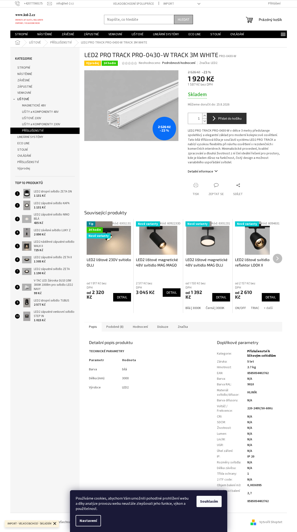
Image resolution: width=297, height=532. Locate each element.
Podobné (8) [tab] (114, 327)
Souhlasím (209, 501)
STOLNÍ (22, 149)
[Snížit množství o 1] (204, 121)
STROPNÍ (23, 67)
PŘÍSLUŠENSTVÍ (32, 130)
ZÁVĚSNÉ (23, 80)
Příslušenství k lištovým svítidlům (261, 353)
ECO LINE (23, 143)
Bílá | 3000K (193, 308)
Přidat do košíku (230, 118)
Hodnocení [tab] (140, 327)
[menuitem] (21, 34)
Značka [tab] (183, 327)
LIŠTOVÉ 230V (31, 118)
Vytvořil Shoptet (270, 522)
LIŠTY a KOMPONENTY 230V (41, 124)
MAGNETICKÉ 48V (34, 105)
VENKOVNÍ (24, 92)
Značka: (208, 63)
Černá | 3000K (215, 308)
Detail (122, 297)
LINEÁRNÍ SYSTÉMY (30, 137)
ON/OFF (240, 308)
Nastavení (88, 520)
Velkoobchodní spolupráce (133, 4)
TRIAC (255, 308)
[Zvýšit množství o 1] (204, 115)
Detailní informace (200, 171)
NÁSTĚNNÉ (24, 74)
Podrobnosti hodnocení (178, 63)
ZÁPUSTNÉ (24, 86)
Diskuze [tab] (162, 327)
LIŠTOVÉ (23, 99)
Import (168, 4)
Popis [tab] (93, 327)
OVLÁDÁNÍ (24, 155)
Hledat (183, 19)
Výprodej (23, 168)
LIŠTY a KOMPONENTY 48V (40, 112)
